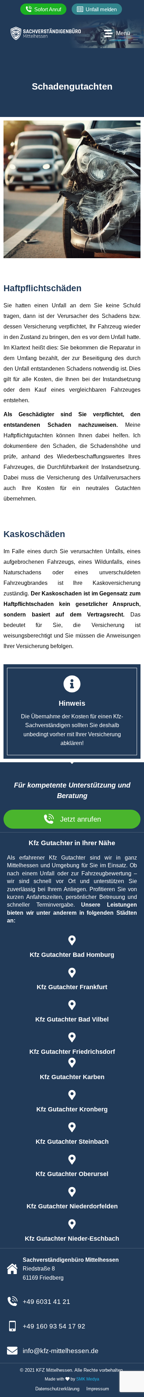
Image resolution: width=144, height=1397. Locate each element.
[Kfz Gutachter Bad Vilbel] (72, 1005)
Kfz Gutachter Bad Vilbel (72, 1019)
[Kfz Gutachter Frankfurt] (72, 973)
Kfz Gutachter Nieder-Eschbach (72, 1238)
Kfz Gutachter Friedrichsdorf (72, 1051)
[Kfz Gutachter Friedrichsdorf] (72, 1037)
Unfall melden (101, 9)
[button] (97, 9)
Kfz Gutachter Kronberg (72, 1109)
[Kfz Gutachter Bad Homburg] (72, 940)
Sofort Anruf (47, 9)
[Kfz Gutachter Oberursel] (72, 1159)
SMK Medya (87, 1379)
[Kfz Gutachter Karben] (72, 1063)
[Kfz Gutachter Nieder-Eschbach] (72, 1224)
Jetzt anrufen (80, 819)
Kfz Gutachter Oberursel (72, 1173)
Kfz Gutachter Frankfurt (72, 987)
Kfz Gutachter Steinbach (72, 1141)
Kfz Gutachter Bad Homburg (72, 954)
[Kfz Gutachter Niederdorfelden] (72, 1192)
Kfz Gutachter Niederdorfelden (72, 1206)
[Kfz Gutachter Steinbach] (72, 1127)
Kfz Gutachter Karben (72, 1077)
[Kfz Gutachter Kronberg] (72, 1095)
